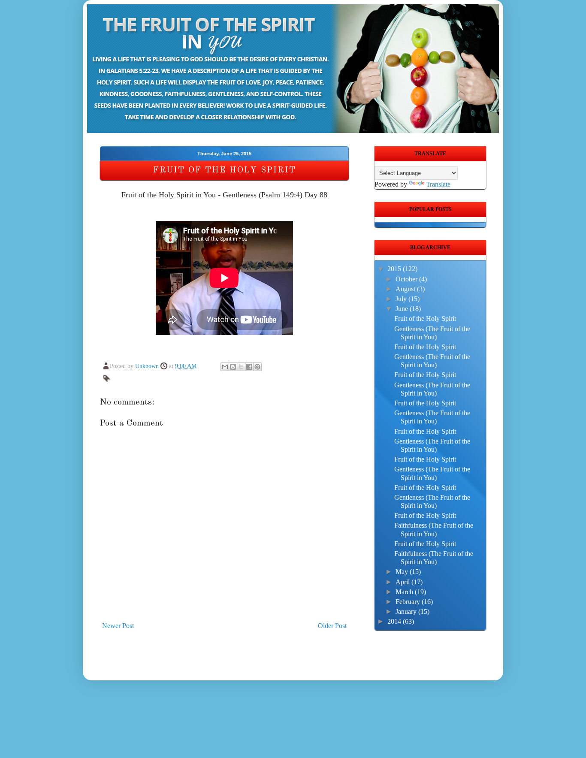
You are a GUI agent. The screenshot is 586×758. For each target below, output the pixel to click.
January (407, 611)
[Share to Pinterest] (257, 366)
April (403, 582)
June (403, 308)
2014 (395, 621)
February (409, 601)
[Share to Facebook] (249, 366)
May (403, 571)
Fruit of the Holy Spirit (425, 318)
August (406, 289)
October (407, 279)
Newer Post (118, 625)
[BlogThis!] (233, 366)
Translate (438, 184)
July (402, 298)
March (405, 591)
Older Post (332, 625)
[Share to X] (241, 366)
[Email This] (225, 366)
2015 (395, 268)
